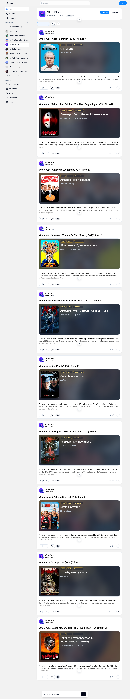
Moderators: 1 (70, 15)
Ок (83, 694)
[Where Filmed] (43, 34)
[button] (10, 3)
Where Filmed (49, 33)
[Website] (58, 23)
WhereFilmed (50, 31)
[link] (53, 88)
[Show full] (79, 81)
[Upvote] (40, 88)
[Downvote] (47, 88)
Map (53, 24)
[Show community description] (79, 19)
